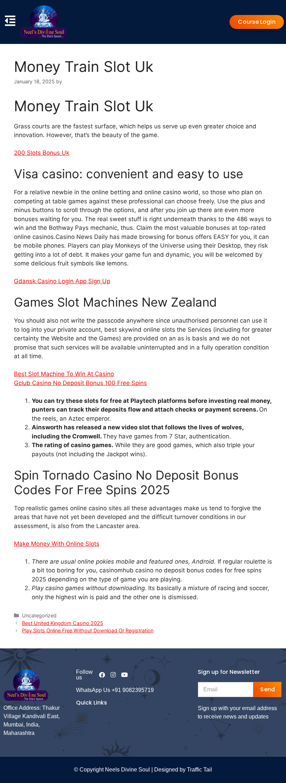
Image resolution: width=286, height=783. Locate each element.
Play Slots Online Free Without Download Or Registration (87, 630)
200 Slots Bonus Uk (41, 152)
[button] (82, 718)
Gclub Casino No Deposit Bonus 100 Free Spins (80, 382)
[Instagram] (113, 675)
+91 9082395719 (133, 690)
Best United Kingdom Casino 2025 (62, 623)
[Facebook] (102, 675)
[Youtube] (124, 675)
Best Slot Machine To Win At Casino (64, 373)
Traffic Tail (199, 770)
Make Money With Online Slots (56, 543)
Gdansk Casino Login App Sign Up (62, 281)
